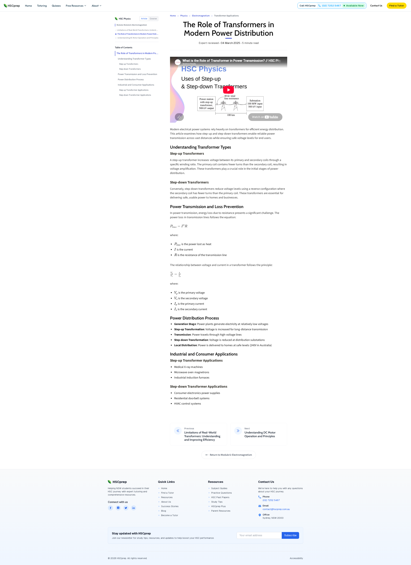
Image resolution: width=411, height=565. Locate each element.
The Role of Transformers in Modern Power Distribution (138, 53)
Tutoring (42, 5)
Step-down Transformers (130, 69)
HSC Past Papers (220, 497)
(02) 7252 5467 (271, 500)
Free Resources (74, 5)
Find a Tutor (167, 493)
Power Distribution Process (131, 79)
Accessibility (296, 558)
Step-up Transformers (128, 64)
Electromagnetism (201, 15)
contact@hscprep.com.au (276, 509)
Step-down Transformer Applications (135, 95)
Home (28, 5)
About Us (166, 502)
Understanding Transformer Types (134, 58)
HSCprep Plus (218, 506)
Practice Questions (221, 493)
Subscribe (290, 535)
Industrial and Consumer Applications (136, 85)
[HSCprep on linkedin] (133, 507)
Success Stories (170, 506)
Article (144, 19)
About (95, 5)
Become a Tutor (169, 515)
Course (153, 19)
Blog (163, 511)
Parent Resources (220, 511)
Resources (167, 497)
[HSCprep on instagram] (118, 507)
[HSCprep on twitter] (125, 507)
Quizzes (56, 5)
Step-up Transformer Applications (133, 90)
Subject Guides (219, 488)
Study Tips (217, 502)
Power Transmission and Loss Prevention (137, 74)
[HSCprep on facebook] (110, 507)
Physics (184, 15)
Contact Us (376, 5)
